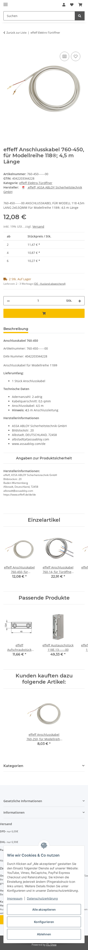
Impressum (14, 898)
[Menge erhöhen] (79, 300)
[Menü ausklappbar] (5, 2)
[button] (64, 4)
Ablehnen (44, 934)
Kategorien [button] (13, 766)
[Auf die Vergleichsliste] (64, 56)
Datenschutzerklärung (42, 898)
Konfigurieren (44, 922)
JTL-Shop (51, 944)
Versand (38, 226)
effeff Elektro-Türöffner (35, 183)
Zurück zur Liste (16, 32)
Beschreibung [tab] (15, 329)
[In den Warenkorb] (6, 46)
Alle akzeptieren (44, 909)
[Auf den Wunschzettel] (75, 56)
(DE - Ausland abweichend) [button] (50, 284)
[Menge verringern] (8, 300)
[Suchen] (80, 15)
